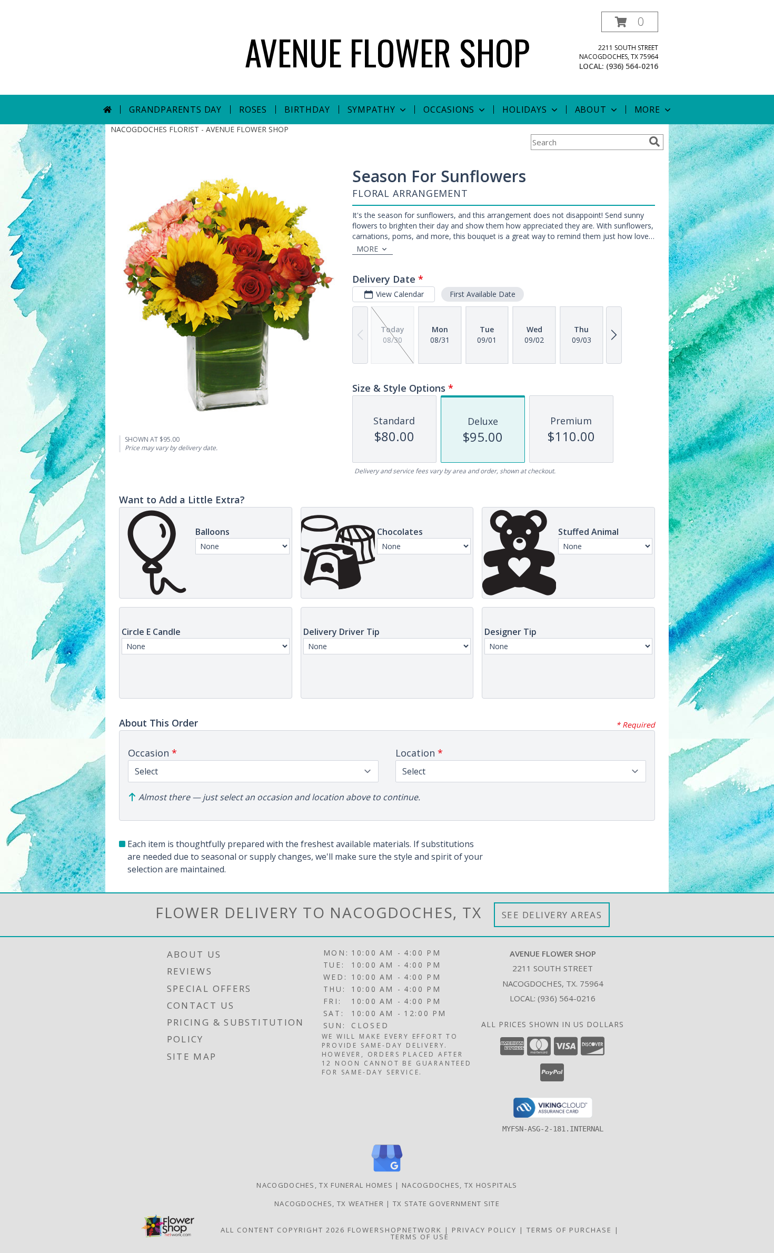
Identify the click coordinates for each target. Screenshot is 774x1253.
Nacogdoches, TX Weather (329, 1203)
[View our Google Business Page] (387, 1172)
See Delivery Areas (552, 915)
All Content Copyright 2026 (283, 1230)
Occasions (448, 109)
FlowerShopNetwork (395, 1230)
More (647, 109)
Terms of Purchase (569, 1230)
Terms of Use (420, 1236)
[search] (654, 141)
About (591, 109)
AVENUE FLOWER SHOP (387, 51)
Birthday (307, 109)
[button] (629, 22)
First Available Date (482, 294)
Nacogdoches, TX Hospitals (460, 1185)
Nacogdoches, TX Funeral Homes (324, 1185)
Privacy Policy (484, 1230)
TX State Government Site (446, 1203)
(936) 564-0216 (632, 66)
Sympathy (371, 109)
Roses (253, 109)
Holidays (524, 109)
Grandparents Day (175, 109)
